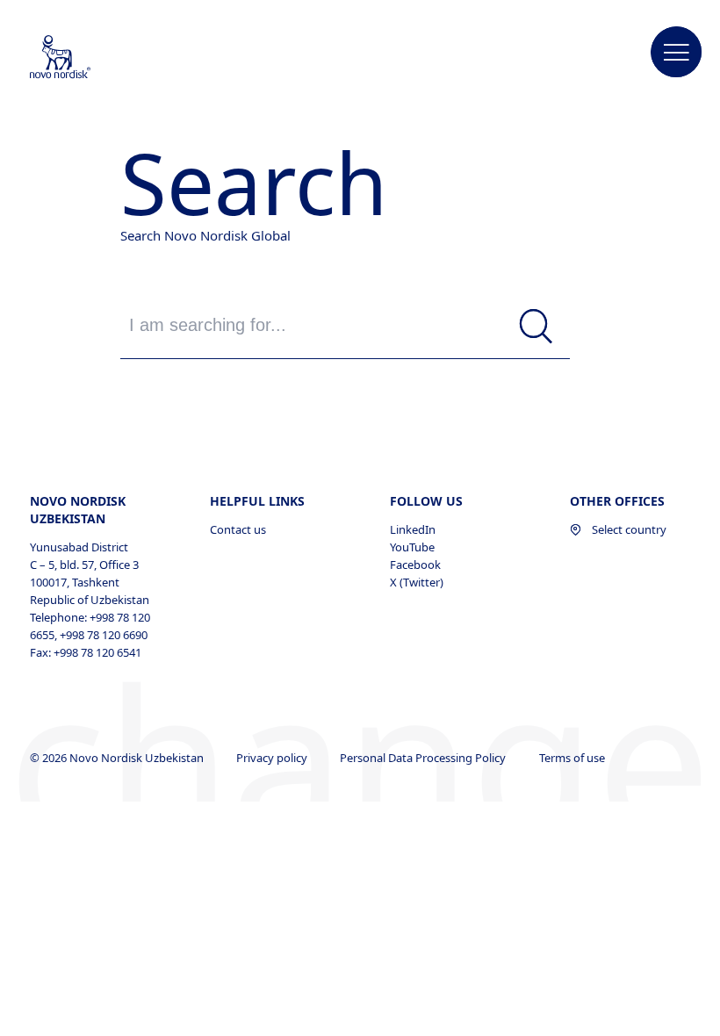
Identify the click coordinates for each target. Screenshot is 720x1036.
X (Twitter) (416, 582)
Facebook (415, 564)
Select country (629, 529)
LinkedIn (413, 529)
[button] (677, 52)
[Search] (535, 327)
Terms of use (573, 758)
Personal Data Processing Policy (424, 758)
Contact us (238, 529)
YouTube (412, 547)
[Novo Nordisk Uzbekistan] (83, 58)
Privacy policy (273, 758)
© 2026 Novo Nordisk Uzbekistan (118, 758)
